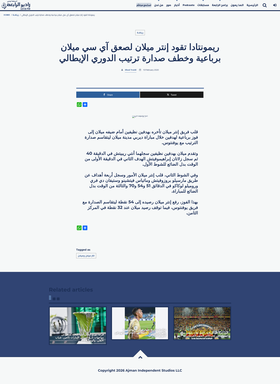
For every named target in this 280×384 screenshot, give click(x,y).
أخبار (177, 5)
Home (7, 15)
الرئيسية (252, 5)
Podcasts (188, 5)
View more (78, 325)
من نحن (158, 5)
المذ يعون (237, 5)
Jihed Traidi (130, 70)
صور (168, 5)
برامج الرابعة (220, 5)
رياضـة (16, 15)
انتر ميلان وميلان (86, 256)
